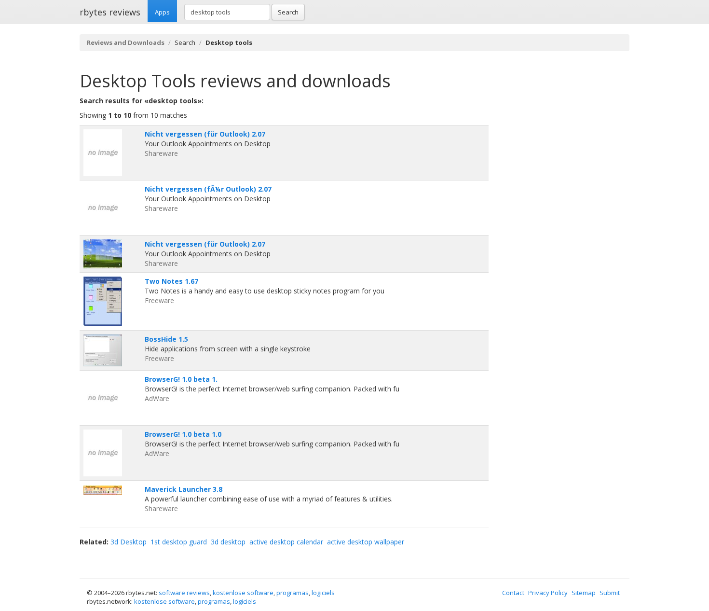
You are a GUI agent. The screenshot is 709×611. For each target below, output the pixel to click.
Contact (513, 592)
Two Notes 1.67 (171, 281)
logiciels (323, 592)
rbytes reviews (110, 12)
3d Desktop (128, 541)
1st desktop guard (178, 541)
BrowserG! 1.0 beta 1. (181, 379)
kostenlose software (243, 592)
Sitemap (584, 592)
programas (292, 592)
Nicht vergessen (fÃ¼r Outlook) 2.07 (208, 189)
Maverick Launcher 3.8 (183, 489)
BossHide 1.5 (166, 339)
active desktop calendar (286, 541)
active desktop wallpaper (365, 541)
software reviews (184, 592)
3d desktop (228, 541)
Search (288, 12)
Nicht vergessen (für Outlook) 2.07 (205, 134)
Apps (162, 12)
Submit (610, 592)
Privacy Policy (548, 592)
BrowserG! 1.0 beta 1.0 (183, 434)
